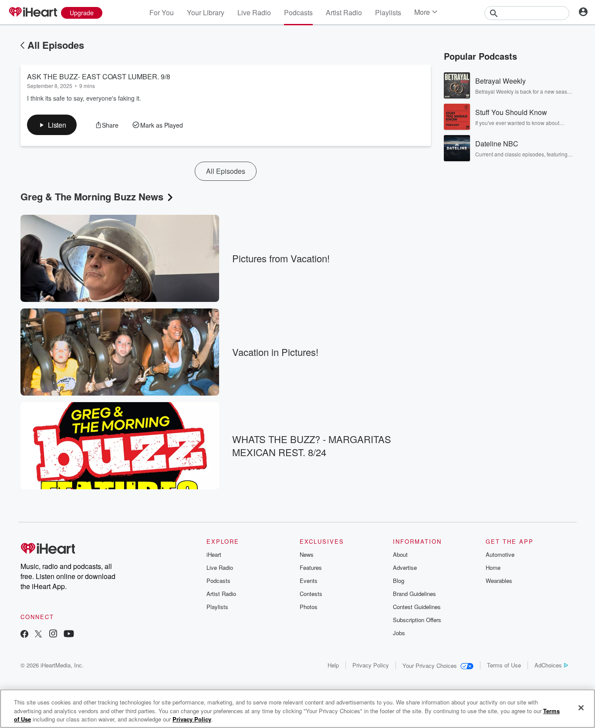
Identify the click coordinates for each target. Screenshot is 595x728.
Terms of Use (504, 665)
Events (309, 580)
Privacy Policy (370, 665)
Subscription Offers (417, 620)
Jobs (399, 633)
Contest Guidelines (417, 607)
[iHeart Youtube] (69, 635)
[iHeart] (33, 12)
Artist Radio (344, 12)
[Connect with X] (38, 635)
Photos (309, 607)
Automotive (500, 554)
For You (161, 12)
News (307, 554)
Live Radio (254, 12)
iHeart (213, 554)
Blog (398, 580)
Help (333, 665)
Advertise (405, 567)
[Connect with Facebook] (24, 635)
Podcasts (298, 12)
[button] (52, 125)
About (400, 554)
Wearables (499, 580)
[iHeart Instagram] (53, 635)
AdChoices (548, 665)
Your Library (205, 12)
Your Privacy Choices (429, 665)
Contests (311, 593)
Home (493, 567)
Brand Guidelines (414, 593)
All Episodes (55, 45)
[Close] (581, 707)
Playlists (388, 12)
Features (311, 567)
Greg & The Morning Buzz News (91, 196)
